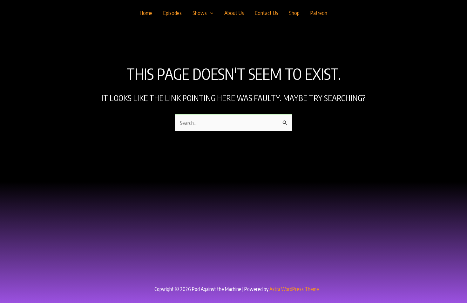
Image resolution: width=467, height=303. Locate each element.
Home (146, 12)
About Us (234, 12)
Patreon (318, 12)
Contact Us (266, 12)
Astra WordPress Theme (294, 289)
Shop (294, 12)
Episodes (172, 12)
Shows (200, 12)
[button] (210, 12)
